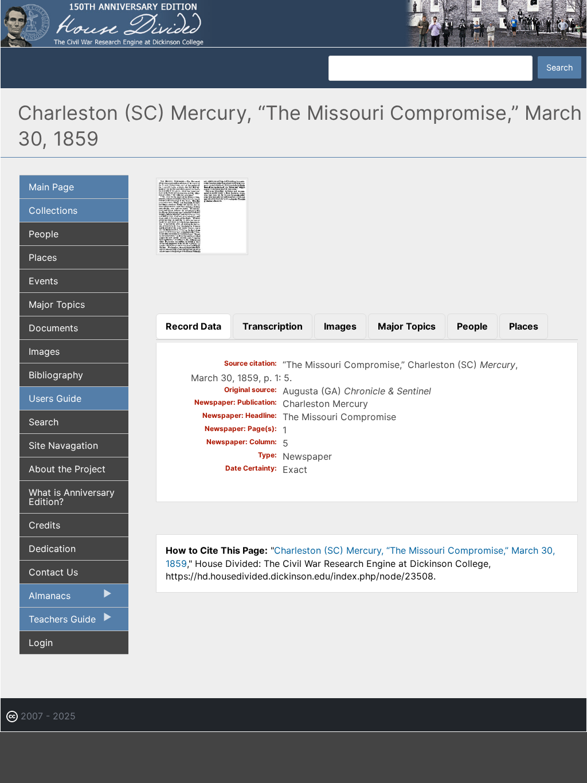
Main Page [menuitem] (51, 187)
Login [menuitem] (41, 642)
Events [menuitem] (43, 281)
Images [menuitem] (44, 351)
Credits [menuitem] (44, 525)
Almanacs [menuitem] (45, 598)
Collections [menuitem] (53, 210)
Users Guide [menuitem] (55, 398)
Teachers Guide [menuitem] (57, 622)
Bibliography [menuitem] (56, 375)
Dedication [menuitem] (52, 548)
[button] (202, 251)
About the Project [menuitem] (67, 469)
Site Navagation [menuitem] (63, 445)
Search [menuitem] (43, 422)
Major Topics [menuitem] (57, 304)
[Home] (293, 23)
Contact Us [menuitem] (53, 572)
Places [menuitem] (43, 257)
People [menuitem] (43, 234)
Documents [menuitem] (53, 328)
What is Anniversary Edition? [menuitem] (72, 497)
